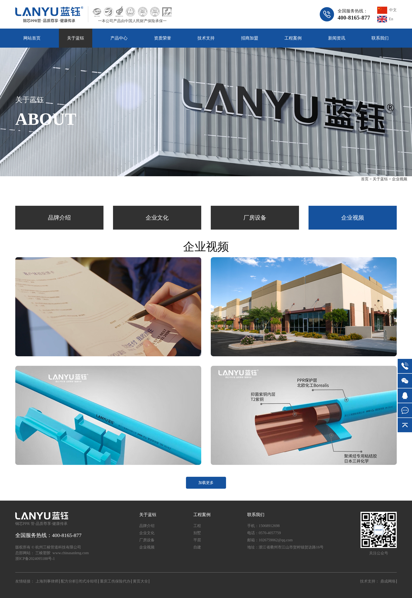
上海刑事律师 (47, 581)
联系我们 (380, 38)
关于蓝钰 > (382, 179)
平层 (197, 540)
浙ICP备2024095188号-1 (35, 559)
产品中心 (119, 38)
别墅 (197, 533)
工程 (197, 526)
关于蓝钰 (75, 38)
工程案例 (293, 38)
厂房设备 (254, 218)
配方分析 (68, 581)
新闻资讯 (336, 38)
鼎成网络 (388, 581)
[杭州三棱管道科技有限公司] (49, 14)
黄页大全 (140, 581)
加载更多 (206, 483)
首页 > (367, 179)
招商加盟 (249, 38)
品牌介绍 (59, 218)
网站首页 (32, 38)
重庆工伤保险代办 (115, 581)
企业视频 (399, 179)
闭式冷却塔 (88, 581)
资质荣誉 (162, 38)
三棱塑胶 (43, 553)
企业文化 (157, 218)
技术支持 (206, 38)
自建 (197, 547)
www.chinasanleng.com (70, 553)
